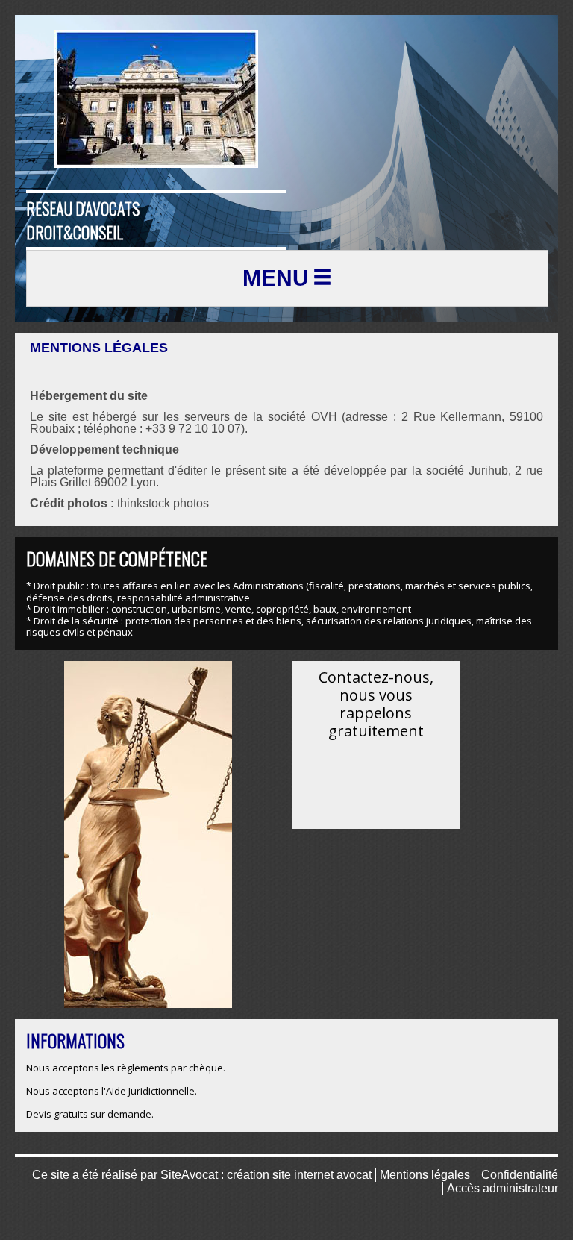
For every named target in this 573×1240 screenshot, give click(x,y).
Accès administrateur (502, 1188)
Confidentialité (519, 1174)
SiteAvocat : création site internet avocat (266, 1174)
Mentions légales (425, 1174)
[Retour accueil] (156, 99)
